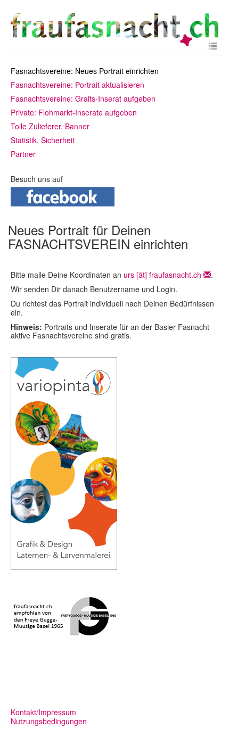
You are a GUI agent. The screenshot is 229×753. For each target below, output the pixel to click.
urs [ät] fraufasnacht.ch (162, 274)
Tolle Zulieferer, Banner (50, 126)
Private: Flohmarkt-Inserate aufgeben (74, 112)
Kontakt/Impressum (43, 712)
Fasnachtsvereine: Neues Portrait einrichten (85, 70)
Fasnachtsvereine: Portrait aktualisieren (77, 84)
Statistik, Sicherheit (43, 140)
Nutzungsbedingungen (49, 721)
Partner (23, 153)
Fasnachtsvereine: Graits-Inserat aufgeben (83, 98)
